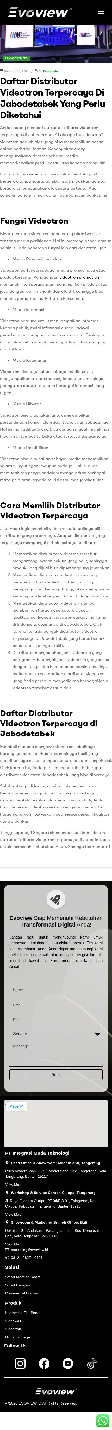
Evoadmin (50, 71)
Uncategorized (16, 58)
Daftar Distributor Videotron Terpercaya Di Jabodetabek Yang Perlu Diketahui (52, 98)
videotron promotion (79, 277)
